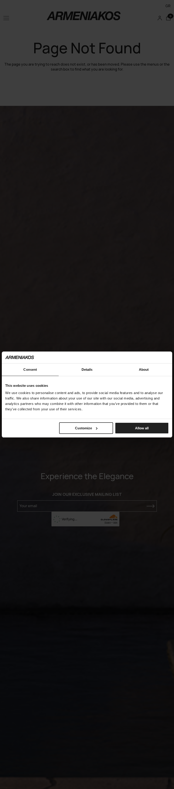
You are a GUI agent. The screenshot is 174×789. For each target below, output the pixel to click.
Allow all (142, 428)
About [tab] (144, 369)
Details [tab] (87, 369)
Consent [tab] (30, 369)
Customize (83, 428)
